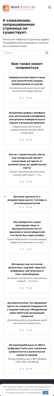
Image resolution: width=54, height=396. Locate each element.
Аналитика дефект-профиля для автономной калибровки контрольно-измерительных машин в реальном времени (27, 117)
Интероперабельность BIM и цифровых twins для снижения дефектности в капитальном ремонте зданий (27, 350)
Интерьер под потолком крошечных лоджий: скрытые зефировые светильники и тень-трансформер (27, 269)
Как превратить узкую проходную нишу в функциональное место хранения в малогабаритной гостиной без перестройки (27, 229)
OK (45, 392)
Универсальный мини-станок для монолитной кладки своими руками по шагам (27, 80)
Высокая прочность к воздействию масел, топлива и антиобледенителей (27, 200)
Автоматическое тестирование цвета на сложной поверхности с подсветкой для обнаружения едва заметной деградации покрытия (27, 310)
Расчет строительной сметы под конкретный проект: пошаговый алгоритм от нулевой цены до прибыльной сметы (27, 161)
